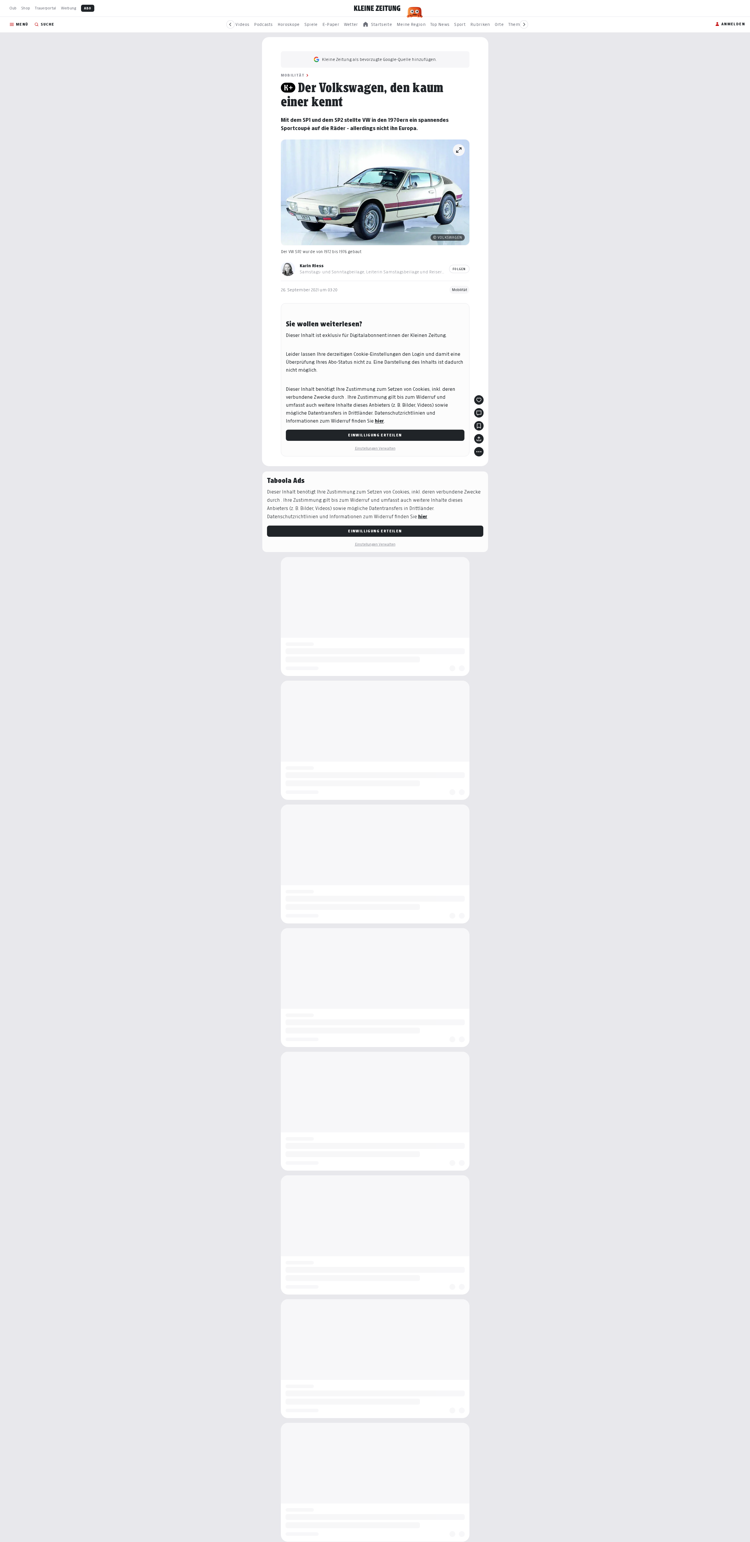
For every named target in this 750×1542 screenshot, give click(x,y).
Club (13, 8)
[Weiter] (524, 24)
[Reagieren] (479, 400)
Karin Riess (312, 265)
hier (379, 420)
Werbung (68, 8)
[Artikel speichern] (479, 426)
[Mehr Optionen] (479, 451)
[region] (377, 24)
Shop (25, 8)
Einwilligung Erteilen (375, 435)
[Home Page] (377, 8)
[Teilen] (479, 438)
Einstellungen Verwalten (375, 448)
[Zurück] (230, 24)
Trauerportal (45, 8)
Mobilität (293, 75)
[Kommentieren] (479, 413)
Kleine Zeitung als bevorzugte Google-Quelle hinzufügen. (379, 59)
